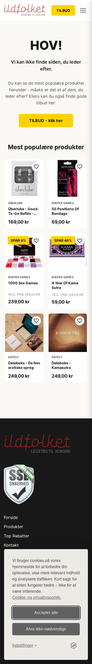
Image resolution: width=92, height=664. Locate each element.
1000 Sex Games (23, 283)
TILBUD (63, 10)
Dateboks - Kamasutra (61, 365)
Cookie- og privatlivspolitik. (36, 597)
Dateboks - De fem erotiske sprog (24, 365)
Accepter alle (46, 612)
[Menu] (83, 10)
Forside (11, 517)
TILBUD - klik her (46, 120)
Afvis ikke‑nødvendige (46, 629)
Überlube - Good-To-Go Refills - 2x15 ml (23, 213)
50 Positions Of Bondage (65, 211)
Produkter (13, 526)
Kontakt (11, 545)
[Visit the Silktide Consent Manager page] (73, 645)
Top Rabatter (16, 535)
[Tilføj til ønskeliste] (36, 166)
